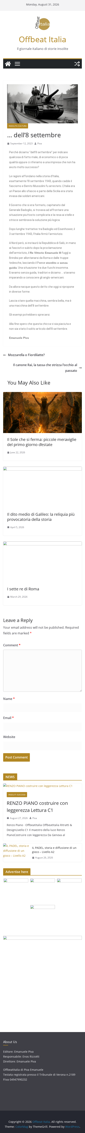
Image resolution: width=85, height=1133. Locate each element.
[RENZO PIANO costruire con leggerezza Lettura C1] (42, 785)
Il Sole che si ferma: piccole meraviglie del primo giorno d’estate (41, 442)
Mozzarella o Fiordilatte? (26, 355)
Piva (39, 143)
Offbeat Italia (42, 39)
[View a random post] (77, 64)
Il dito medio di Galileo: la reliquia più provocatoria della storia (41, 517)
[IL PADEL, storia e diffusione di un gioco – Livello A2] (16, 852)
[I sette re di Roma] (42, 544)
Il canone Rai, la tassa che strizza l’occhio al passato (45, 368)
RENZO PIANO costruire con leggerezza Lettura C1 (37, 806)
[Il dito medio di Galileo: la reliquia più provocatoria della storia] (42, 469)
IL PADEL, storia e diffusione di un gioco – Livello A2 (54, 850)
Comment (12, 645)
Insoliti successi (17, 794)
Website (9, 737)
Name (9, 699)
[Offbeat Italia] (8, 64)
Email (8, 718)
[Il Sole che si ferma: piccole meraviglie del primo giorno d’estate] (42, 395)
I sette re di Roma (23, 589)
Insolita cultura (17, 126)
